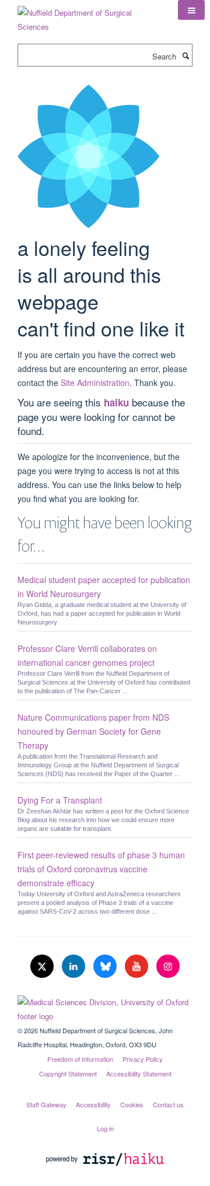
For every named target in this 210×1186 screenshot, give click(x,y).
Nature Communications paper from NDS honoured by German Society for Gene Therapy (93, 731)
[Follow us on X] (43, 966)
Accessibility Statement (139, 1073)
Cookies (132, 1104)
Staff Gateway (46, 1104)
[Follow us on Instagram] (168, 966)
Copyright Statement (68, 1073)
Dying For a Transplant (60, 800)
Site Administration (95, 382)
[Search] (185, 55)
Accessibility (93, 1104)
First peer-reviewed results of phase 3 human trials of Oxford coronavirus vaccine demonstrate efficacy (101, 869)
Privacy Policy (143, 1059)
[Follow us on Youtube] (137, 966)
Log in (105, 1128)
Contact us (168, 1104)
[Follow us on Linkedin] (75, 966)
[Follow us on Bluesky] (106, 966)
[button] (191, 10)
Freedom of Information (80, 1059)
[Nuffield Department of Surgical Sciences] (89, 15)
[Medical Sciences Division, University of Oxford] (105, 1006)
